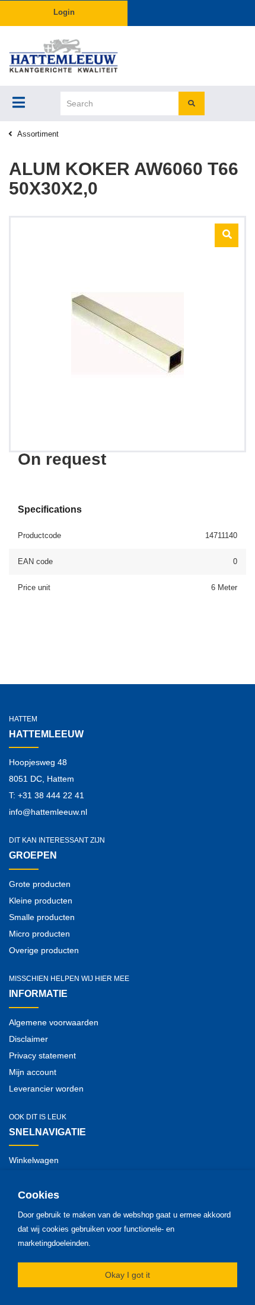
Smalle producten (42, 917)
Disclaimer (28, 1039)
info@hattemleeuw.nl (48, 812)
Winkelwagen (34, 1160)
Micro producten (39, 933)
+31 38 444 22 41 (51, 795)
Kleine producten (40, 900)
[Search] (192, 103)
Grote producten (40, 884)
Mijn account (32, 1072)
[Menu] (18, 102)
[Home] (64, 56)
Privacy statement (42, 1055)
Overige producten (44, 950)
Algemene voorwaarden (53, 1022)
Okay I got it (127, 1275)
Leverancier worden (46, 1088)
